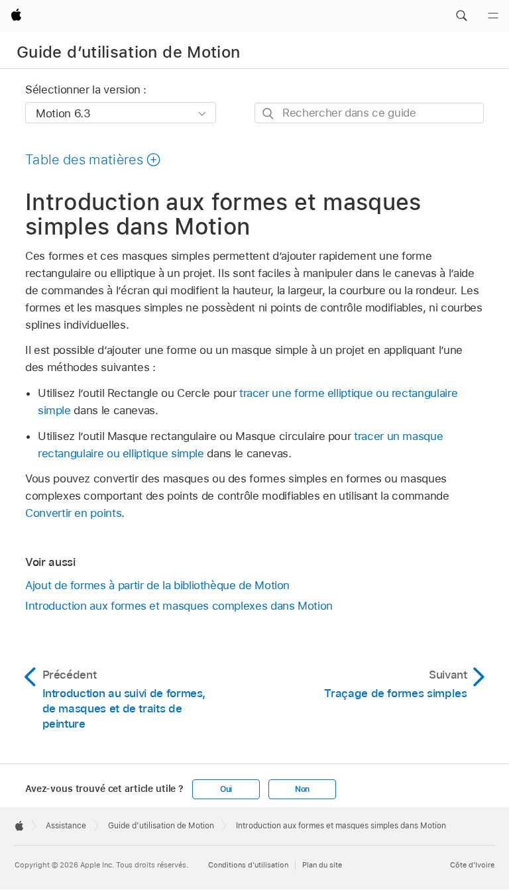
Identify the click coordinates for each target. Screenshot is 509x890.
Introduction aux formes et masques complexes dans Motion (179, 605)
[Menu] (493, 16)
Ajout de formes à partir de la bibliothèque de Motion (157, 585)
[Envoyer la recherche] (269, 114)
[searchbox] (369, 113)
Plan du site (322, 864)
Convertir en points (73, 513)
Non (302, 789)
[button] (461, 16)
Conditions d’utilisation (248, 864)
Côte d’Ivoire (472, 864)
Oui (226, 789)
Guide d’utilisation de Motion (128, 52)
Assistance (66, 825)
